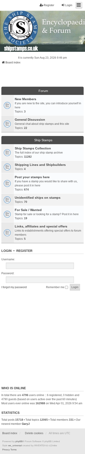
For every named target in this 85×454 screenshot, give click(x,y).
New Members (25, 99)
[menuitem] (6, 450)
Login (6, 251)
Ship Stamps (43, 140)
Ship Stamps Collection (33, 148)
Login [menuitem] (68, 5)
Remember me (55, 287)
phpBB (19, 441)
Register (24, 251)
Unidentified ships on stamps (38, 197)
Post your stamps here (32, 177)
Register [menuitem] (49, 5)
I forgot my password (14, 287)
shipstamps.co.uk (21, 48)
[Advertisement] (42, 77)
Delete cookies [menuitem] (34, 433)
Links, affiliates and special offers (41, 226)
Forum (43, 91)
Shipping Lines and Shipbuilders (40, 165)
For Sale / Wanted (28, 210)
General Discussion (30, 119)
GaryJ (26, 423)
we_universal (15, 445)
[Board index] (42, 31)
